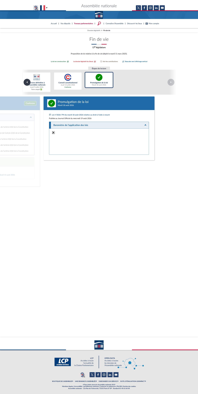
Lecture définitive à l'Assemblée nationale (36, 82)
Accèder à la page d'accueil (99, 14)
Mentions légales (67, 386)
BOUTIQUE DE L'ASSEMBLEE (62, 381)
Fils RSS (119, 386)
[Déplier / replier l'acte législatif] (99, 125)
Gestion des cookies (129, 386)
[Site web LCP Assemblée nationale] (76, 361)
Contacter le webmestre (108, 386)
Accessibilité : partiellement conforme (86, 386)
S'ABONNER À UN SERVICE (108, 381)
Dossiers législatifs (93, 30)
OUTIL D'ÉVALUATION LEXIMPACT (132, 381)
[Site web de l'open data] (122, 361)
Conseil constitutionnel (68, 81)
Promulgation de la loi (99, 80)
